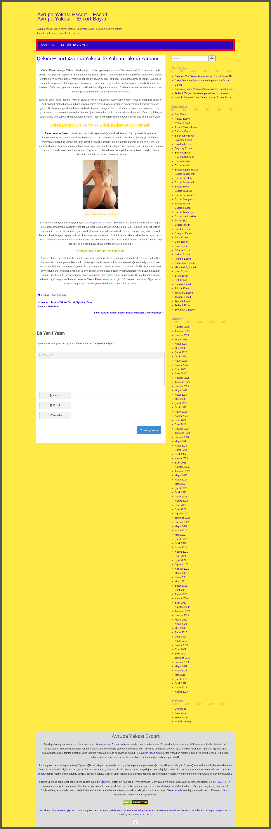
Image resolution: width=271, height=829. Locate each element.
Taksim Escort (182, 288)
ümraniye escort (143, 814)
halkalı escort (46, 810)
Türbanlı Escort (183, 305)
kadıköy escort (127, 814)
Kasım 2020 (181, 598)
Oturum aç (180, 708)
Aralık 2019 (181, 641)
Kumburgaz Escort (185, 263)
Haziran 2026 (182, 335)
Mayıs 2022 (181, 526)
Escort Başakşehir (184, 182)
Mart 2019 (180, 674)
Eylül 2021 (180, 560)
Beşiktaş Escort (183, 148)
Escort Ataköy (182, 161)
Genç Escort (181, 241)
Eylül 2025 (180, 373)
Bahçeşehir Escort (184, 135)
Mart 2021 (180, 581)
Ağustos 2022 (182, 513)
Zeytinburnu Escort (185, 309)
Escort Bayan (182, 186)
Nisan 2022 (181, 530)
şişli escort (60, 810)
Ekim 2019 (180, 649)
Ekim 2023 (180, 462)
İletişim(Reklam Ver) (74, 44)
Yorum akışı (181, 717)
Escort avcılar (182, 165)
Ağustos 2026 (182, 326)
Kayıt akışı (181, 713)
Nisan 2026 (181, 343)
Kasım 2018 (181, 691)
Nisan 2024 (181, 445)
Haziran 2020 (182, 615)
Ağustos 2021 (182, 564)
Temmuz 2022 (182, 517)
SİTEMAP (105, 781)
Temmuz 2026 (182, 331)
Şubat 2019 (181, 679)
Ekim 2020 (180, 602)
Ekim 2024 (180, 420)
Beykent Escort (183, 152)
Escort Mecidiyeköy (185, 216)
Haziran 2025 (182, 386)
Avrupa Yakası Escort (186, 127)
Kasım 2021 (181, 551)
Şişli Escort (181, 280)
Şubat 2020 (181, 632)
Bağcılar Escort (183, 131)
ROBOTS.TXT (224, 781)
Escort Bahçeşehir (184, 174)
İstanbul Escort (183, 258)
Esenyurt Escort (183, 233)
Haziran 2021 (182, 568)
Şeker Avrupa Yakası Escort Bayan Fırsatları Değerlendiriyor (128, 312)
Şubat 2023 (181, 488)
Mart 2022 (180, 534)
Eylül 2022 (180, 509)
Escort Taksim (182, 224)
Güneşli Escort (183, 250)
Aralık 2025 (181, 360)
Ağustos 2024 (182, 428)
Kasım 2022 (181, 500)
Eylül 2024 (180, 424)
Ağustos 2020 (182, 607)
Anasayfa (47, 44)
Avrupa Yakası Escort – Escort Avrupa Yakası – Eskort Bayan (72, 17)
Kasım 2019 (181, 645)
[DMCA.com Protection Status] (135, 802)
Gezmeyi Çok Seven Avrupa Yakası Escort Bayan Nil (203, 76)
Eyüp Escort (181, 237)
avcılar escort (147, 753)
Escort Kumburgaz (185, 212)
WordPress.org (183, 721)
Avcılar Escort (182, 123)
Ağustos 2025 (182, 377)
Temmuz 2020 (182, 611)
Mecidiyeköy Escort (185, 267)
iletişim (226, 790)
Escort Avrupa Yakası (186, 169)
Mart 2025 (180, 399)
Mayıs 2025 (181, 390)
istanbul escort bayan (203, 810)
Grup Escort (181, 246)
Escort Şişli (181, 220)
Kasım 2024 (181, 416)
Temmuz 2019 (182, 657)
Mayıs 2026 (181, 339)
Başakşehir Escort (184, 144)
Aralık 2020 (181, 594)
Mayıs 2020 (181, 619)
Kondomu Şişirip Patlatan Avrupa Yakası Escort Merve (204, 89)
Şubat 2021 (181, 585)
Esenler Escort (183, 229)
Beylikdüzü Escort (184, 157)
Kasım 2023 (181, 458)
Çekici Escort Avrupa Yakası (53, 295)
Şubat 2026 (181, 352)
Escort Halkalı (182, 203)
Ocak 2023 (180, 492)
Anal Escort (181, 114)
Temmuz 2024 (182, 433)
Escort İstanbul (183, 207)
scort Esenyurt (182, 271)
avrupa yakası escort (90, 810)
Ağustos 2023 (182, 467)
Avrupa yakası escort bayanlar (55, 765)
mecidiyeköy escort (113, 810)
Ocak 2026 (180, 356)
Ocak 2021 (180, 590)
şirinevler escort (132, 810)
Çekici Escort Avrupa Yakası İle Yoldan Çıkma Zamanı (97, 58)
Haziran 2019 (182, 662)
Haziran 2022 (182, 522)
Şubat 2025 (181, 403)
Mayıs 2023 (181, 475)
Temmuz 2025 (182, 382)
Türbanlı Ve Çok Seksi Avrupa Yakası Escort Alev (201, 93)
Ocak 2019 (180, 683)
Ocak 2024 (180, 454)
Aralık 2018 (181, 687)
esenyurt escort (167, 810)
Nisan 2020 (181, 624)
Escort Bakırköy (183, 178)
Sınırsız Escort (183, 284)
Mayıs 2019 (181, 666)
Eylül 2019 (180, 653)
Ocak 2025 (180, 407)
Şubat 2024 (181, 450)
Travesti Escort (183, 301)
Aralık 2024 (181, 411)
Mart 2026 (180, 348)
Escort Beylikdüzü (184, 195)
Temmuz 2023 (182, 471)
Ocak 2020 (180, 636)
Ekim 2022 (180, 505)
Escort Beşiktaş (183, 190)
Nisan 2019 (181, 670)
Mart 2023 (180, 483)
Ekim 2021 (180, 556)
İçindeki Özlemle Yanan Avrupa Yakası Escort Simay (203, 97)
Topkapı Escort (183, 297)
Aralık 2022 (181, 496)
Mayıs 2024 (181, 441)
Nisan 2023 (181, 479)
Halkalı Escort (182, 254)
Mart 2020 (180, 628)
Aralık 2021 (181, 547)
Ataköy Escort (182, 118)
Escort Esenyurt (183, 199)
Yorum (47, 355)
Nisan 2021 (181, 577)
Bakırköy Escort (183, 140)
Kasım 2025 (181, 365)
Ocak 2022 (180, 543)
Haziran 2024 (182, 437)
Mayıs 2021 (181, 573)
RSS (193, 786)
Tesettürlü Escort (184, 292)
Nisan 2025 (181, 394)
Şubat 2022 (181, 539)
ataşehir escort (224, 810)
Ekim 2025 (180, 369)
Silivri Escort (181, 275)
